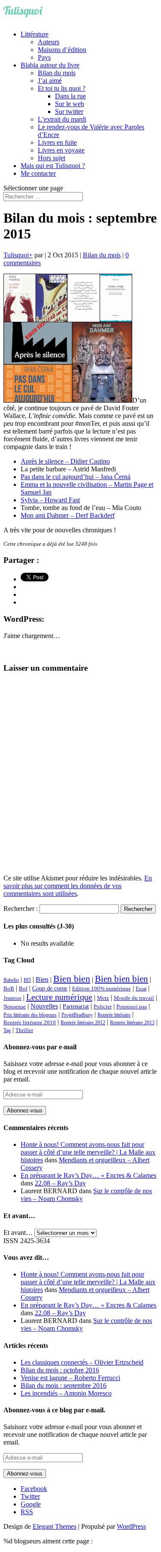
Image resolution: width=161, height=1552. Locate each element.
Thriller (24, 1030)
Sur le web (69, 103)
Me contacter (38, 173)
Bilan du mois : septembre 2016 (63, 1385)
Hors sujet (51, 158)
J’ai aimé (50, 80)
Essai (141, 989)
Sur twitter (69, 111)
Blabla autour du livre (50, 65)
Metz (103, 998)
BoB (8, 989)
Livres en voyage (61, 150)
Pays (44, 57)
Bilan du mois (57, 72)
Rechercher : (20, 908)
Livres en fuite (57, 142)
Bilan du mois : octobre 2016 (60, 1370)
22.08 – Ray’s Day (60, 1183)
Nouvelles (44, 1006)
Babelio (11, 980)
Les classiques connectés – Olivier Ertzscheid (82, 1362)
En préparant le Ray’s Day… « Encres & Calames (88, 1175)
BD (27, 980)
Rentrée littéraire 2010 (29, 1023)
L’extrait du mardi (62, 119)
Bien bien (71, 978)
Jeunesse (12, 998)
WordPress (131, 1526)
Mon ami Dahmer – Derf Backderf (68, 515)
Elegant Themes (54, 1526)
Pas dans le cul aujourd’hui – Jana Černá (76, 476)
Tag (7, 1030)
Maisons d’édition (62, 49)
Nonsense (14, 1007)
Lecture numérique (59, 997)
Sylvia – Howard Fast (50, 500)
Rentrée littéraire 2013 (132, 1023)
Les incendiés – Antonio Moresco (66, 1393)
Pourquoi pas (131, 1006)
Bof (23, 989)
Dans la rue (70, 96)
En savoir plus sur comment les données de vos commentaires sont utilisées (77, 885)
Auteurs (48, 42)
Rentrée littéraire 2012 (83, 1023)
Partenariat (76, 1006)
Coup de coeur (49, 988)
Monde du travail (134, 998)
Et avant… (18, 1232)
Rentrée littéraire (114, 1015)
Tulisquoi (16, 255)
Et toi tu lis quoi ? (61, 88)
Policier (103, 1006)
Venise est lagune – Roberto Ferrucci (70, 1377)
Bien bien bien (121, 979)
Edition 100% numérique (101, 989)
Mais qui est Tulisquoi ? (53, 165)
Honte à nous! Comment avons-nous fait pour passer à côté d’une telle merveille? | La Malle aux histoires (88, 1152)
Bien (42, 979)
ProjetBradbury (77, 1015)
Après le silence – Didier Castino (65, 461)
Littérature (35, 34)
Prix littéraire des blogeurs (30, 1015)
